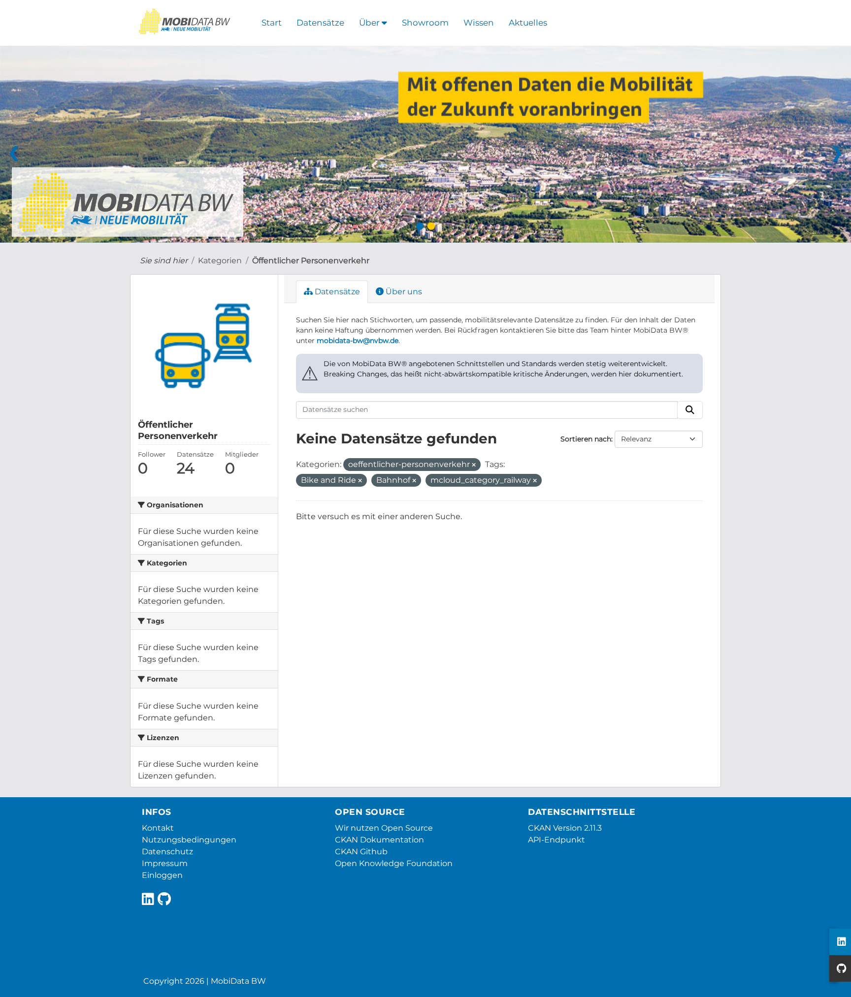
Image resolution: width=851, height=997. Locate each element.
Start (272, 23)
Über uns (403, 291)
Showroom (425, 23)
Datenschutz (167, 851)
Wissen (478, 23)
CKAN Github (361, 851)
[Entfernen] (474, 465)
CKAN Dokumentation (379, 839)
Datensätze (320, 23)
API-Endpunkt (556, 839)
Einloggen (162, 875)
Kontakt (158, 828)
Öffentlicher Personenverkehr (310, 260)
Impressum (165, 863)
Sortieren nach (585, 439)
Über (370, 23)
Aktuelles (528, 23)
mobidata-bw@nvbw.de (357, 340)
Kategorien (220, 260)
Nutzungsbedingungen (189, 839)
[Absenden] (690, 410)
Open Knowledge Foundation (394, 863)
